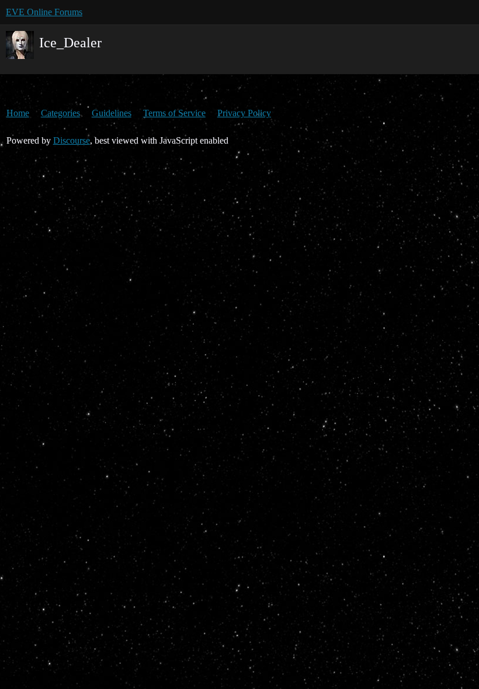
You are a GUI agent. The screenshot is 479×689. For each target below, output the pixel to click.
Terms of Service (174, 113)
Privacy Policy (244, 113)
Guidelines (111, 113)
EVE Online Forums (44, 12)
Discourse (71, 140)
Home (17, 113)
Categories (60, 113)
